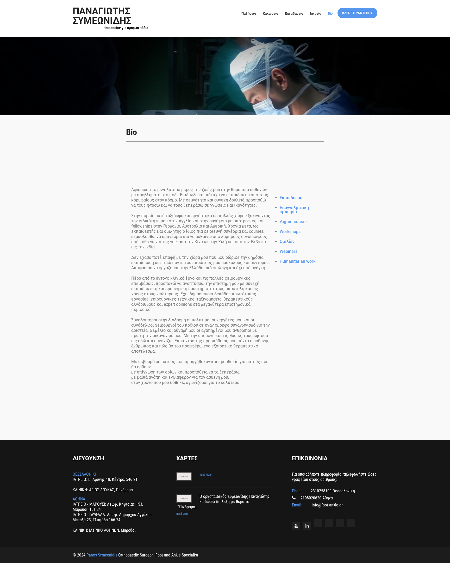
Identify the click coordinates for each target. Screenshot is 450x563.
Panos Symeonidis (101, 555)
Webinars (288, 251)
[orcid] (318, 523)
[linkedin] (307, 526)
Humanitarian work (297, 261)
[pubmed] (340, 523)
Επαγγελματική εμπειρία (294, 209)
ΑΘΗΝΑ (79, 499)
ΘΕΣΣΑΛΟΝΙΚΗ (85, 474)
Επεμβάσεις (294, 13)
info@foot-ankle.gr (327, 505)
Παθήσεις (248, 13)
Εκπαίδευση (291, 197)
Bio (330, 13)
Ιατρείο (315, 13)
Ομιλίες (287, 241)
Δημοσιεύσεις (293, 221)
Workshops (290, 231)
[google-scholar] (351, 523)
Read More (205, 474)
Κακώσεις (270, 13)
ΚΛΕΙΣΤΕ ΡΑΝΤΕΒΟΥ (357, 13)
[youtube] (296, 526)
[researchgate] (329, 523)
